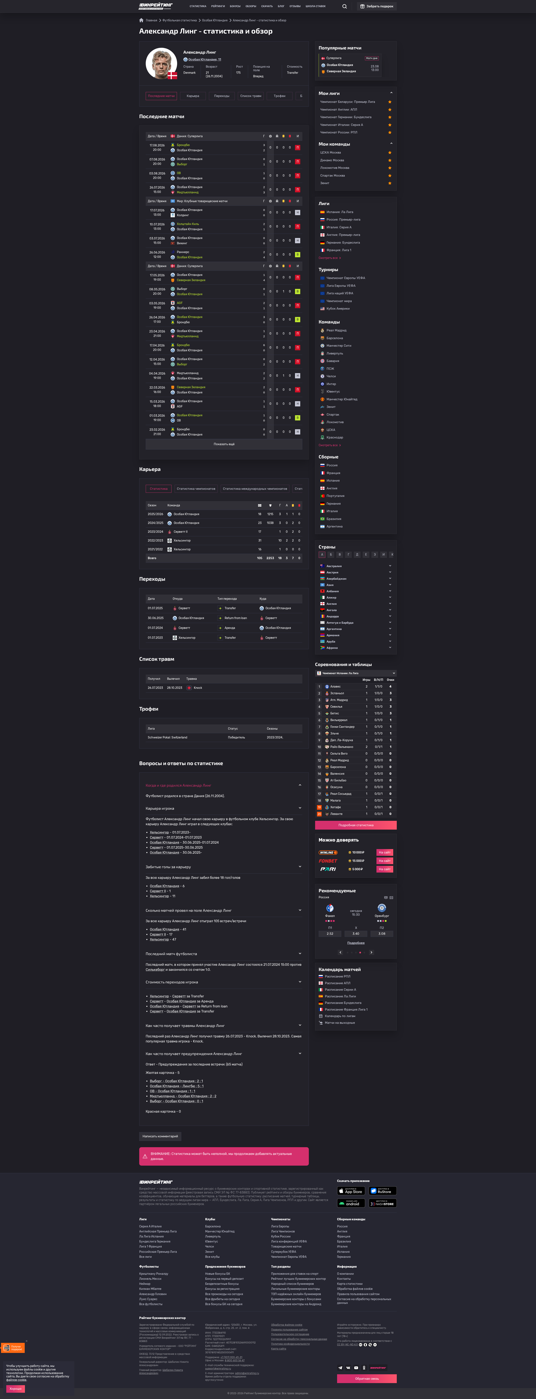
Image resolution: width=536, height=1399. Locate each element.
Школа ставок (316, 6)
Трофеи (279, 96)
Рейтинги (218, 6)
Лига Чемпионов (283, 1231)
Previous (340, 952)
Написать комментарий (160, 1136)
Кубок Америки (336, 308)
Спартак (333, 414)
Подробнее (356, 941)
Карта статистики (350, 1284)
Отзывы (295, 6)
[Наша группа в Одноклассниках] (364, 1368)
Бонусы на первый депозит (224, 1279)
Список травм (250, 96)
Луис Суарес (148, 1299)
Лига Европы (280, 1226)
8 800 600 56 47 (235, 1360)
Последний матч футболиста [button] (171, 953)
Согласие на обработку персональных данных (364, 1301)
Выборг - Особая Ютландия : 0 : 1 (176, 1101)
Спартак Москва (332, 175)
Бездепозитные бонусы (222, 1284)
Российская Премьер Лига (158, 1252)
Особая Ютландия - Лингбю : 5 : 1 (177, 1086)
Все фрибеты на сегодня (222, 1299)
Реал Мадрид (337, 330)
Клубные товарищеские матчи (206, 201)
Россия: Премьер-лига (341, 219)
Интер (331, 384)
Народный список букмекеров (292, 1284)
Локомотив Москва (334, 168)
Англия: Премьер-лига (341, 235)
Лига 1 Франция (150, 1246)
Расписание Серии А (338, 990)
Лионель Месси (150, 1279)
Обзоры (251, 6)
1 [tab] (347, 952)
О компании (345, 1274)
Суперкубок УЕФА (283, 1252)
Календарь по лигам (340, 1016)
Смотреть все (328, 258)
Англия (330, 488)
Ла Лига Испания (151, 1236)
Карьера (193, 96)
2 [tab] (352, 952)
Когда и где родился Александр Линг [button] (178, 785)
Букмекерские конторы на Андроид (296, 1304)
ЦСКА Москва (330, 152)
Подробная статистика (356, 825)
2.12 (330, 932)
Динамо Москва (332, 160)
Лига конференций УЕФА (289, 1241)
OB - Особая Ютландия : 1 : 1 (172, 1091)
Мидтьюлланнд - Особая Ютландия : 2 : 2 (183, 1096)
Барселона (335, 338)
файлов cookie (16, 1380)
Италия (330, 511)
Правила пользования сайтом (358, 1294)
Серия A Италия (150, 1226)
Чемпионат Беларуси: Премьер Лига (347, 102)
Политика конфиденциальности (290, 1343)
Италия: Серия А (337, 227)
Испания (333, 480)
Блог (281, 6)
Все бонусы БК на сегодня (223, 1304)
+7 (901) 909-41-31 (231, 1357)
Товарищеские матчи (286, 1246)
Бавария (333, 361)
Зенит (324, 183)
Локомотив (335, 422)
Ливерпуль (335, 353)
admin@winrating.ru (247, 1373)
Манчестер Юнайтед (342, 399)
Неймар (144, 1284)
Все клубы (212, 1257)
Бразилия (332, 519)
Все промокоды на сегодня (224, 1294)
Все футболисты (150, 1304)
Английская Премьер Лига (158, 1231)
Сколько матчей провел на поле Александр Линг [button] (189, 910)
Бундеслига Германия (154, 1241)
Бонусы (235, 6)
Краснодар (335, 437)
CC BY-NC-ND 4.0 (347, 1344)
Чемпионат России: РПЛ (338, 132)
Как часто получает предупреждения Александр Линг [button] (194, 1053)
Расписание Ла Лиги (338, 996)
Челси (331, 376)
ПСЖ (330, 369)
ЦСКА (331, 430)
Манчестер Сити (339, 346)
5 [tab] (364, 952)
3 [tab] (356, 952)
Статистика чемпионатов (196, 489)
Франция (331, 473)
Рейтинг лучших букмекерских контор (298, 1279)
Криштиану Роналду (153, 1274)
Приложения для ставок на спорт (294, 1274)
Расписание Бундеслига (341, 1003)
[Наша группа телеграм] (340, 1368)
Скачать (267, 6)
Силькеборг (155, 970)
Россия (330, 465)
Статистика (198, 6)
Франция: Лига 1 (337, 250)
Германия (331, 504)
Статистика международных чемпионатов (255, 489)
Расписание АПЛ (335, 983)
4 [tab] (360, 952)
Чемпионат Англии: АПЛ (338, 109)
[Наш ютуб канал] (356, 1368)
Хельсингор (159, 832)
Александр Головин (153, 1294)
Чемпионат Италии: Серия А (341, 125)
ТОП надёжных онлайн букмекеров (296, 1294)
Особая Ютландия (164, 842)
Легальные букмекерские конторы (295, 1289)
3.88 (382, 932)
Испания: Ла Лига (340, 212)
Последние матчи (161, 96)
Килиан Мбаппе (150, 1289)
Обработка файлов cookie (355, 1289)
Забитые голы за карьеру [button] (168, 866)
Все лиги (145, 1257)
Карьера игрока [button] (160, 808)
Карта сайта (278, 1348)
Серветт (156, 837)
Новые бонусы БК (217, 1274)
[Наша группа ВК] (348, 1368)
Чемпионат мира (337, 301)
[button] (356, 566)
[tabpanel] (356, 920)
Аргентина (332, 526)
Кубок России (281, 1236)
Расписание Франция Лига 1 (344, 1009)
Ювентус (333, 391)
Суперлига (195, 136)
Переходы (221, 96)
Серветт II (158, 891)
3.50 (356, 932)
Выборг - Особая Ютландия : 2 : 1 (176, 1081)
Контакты (344, 1279)
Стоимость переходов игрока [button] (172, 982)
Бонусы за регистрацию (222, 1289)
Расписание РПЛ (335, 976)
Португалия (333, 496)
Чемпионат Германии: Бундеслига (345, 117)
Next (371, 952)
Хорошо (16, 1389)
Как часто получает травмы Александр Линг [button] (185, 1025)
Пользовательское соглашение (290, 1334)
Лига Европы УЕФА (339, 286)
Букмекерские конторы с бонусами (296, 1299)
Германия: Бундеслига (341, 242)
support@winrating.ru (218, 1368)
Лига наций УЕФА (338, 293)
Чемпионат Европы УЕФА (344, 278)
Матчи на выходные (340, 1023)
